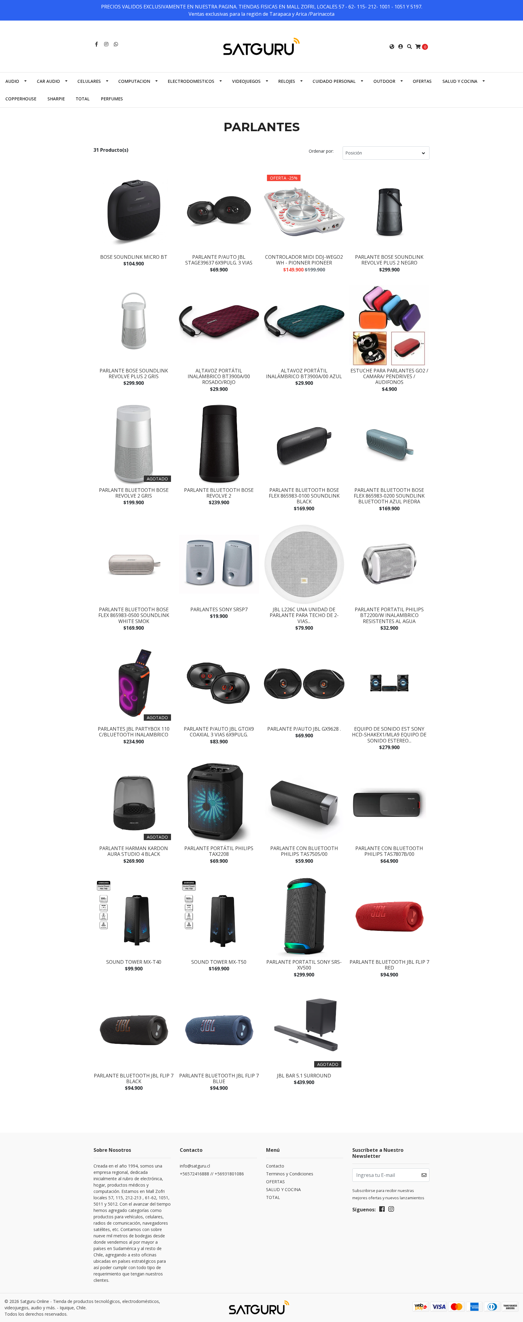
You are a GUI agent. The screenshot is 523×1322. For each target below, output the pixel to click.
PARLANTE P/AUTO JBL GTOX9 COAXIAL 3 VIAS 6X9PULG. (219, 732)
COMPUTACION (134, 81)
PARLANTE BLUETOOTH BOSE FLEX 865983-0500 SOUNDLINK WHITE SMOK (133, 615)
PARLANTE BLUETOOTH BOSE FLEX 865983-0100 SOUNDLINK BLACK (304, 496)
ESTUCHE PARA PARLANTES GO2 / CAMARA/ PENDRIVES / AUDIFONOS (389, 376)
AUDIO (12, 81)
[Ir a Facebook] (97, 44)
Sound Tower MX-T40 (133, 962)
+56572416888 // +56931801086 (212, 1174)
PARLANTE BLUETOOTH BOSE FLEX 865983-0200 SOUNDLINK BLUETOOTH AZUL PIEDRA (389, 496)
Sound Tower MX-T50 (218, 962)
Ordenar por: (321, 151)
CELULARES (89, 81)
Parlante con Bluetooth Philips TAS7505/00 (304, 851)
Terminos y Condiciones (289, 1174)
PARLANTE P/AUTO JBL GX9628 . (304, 729)
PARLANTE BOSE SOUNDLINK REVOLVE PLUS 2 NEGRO (389, 260)
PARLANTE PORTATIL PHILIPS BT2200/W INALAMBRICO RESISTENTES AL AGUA (389, 615)
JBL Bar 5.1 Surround (304, 1075)
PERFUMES (112, 99)
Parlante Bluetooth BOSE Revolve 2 (219, 493)
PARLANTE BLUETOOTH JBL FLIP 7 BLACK (133, 1078)
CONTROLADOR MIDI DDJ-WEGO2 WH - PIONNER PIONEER (304, 260)
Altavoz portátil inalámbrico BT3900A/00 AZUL (304, 373)
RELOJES (286, 81)
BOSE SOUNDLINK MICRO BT (133, 257)
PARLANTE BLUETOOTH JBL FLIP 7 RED (389, 965)
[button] (392, 46)
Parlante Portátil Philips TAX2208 (218, 851)
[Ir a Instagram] (106, 44)
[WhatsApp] (116, 44)
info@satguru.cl (195, 1166)
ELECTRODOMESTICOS (191, 81)
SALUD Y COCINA (459, 81)
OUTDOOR (384, 81)
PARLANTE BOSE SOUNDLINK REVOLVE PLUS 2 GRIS (134, 373)
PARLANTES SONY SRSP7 (219, 609)
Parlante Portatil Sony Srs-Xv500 (304, 965)
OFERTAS (422, 81)
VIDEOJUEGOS (246, 81)
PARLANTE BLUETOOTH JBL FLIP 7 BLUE (219, 1078)
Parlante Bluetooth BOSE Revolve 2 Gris (134, 493)
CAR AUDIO (48, 81)
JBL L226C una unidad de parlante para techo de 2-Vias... (304, 615)
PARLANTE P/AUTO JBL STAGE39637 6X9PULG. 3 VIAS (218, 260)
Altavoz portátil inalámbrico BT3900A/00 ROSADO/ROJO (219, 376)
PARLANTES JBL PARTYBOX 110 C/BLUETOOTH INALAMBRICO (133, 732)
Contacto (275, 1166)
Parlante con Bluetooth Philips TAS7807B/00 (389, 851)
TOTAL (83, 99)
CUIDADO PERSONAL (334, 81)
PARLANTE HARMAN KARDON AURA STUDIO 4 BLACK (133, 851)
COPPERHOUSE (20, 99)
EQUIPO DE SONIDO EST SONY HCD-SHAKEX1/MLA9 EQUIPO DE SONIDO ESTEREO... (389, 735)
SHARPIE (56, 99)
